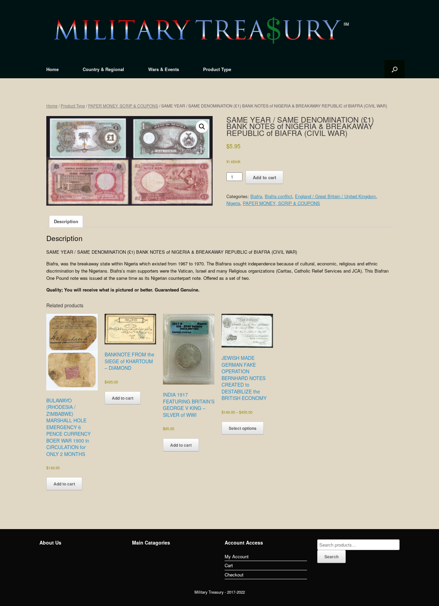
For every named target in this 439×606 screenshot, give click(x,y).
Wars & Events (163, 69)
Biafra (256, 196)
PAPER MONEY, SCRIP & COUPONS (123, 105)
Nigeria (233, 203)
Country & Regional (103, 69)
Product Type (217, 69)
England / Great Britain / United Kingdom (335, 196)
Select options (243, 428)
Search (331, 556)
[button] (202, 127)
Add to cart (264, 177)
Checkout (234, 574)
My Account (237, 556)
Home (52, 69)
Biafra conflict (278, 196)
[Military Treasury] (219, 30)
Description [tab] (66, 221)
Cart (229, 565)
